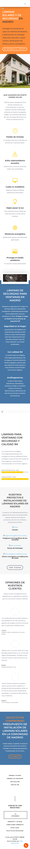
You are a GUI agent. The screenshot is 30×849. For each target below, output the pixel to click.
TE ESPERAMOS (16, 815)
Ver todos (15, 568)
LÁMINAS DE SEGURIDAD (15, 778)
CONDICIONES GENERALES (15, 824)
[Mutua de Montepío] (15, 546)
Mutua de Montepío (15, 548)
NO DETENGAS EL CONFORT (15, 49)
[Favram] (15, 527)
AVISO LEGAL (15, 827)
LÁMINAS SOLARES (15, 775)
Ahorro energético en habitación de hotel (15, 557)
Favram (15, 530)
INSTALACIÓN (15, 781)
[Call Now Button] (26, 845)
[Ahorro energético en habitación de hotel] (15, 554)
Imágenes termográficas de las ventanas (15, 539)
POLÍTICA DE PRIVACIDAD (15, 831)
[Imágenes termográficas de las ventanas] (15, 536)
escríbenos (15, 756)
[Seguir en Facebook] (15, 791)
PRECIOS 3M (15, 784)
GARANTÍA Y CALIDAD (15, 821)
